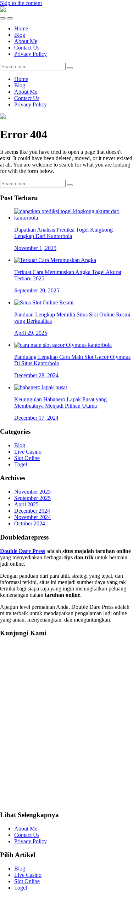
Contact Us (26, 48)
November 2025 (32, 492)
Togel (20, 464)
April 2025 (26, 504)
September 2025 (32, 498)
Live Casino (27, 452)
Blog (19, 35)
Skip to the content (21, 3)
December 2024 (32, 511)
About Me (25, 41)
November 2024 (32, 517)
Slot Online (27, 458)
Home (21, 28)
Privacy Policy (30, 54)
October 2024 (29, 523)
